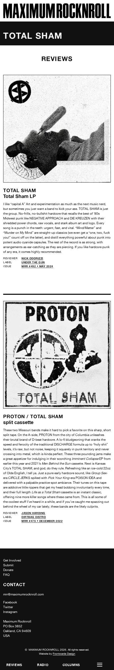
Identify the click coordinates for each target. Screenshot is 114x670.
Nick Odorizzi (32, 258)
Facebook (10, 602)
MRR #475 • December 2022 (42, 520)
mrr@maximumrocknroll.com (23, 594)
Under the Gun (33, 262)
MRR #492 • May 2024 (37, 266)
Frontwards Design (64, 653)
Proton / (16, 416)
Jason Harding (33, 513)
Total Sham (19, 190)
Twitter (8, 607)
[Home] (57, 16)
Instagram (10, 612)
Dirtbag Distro (33, 516)
